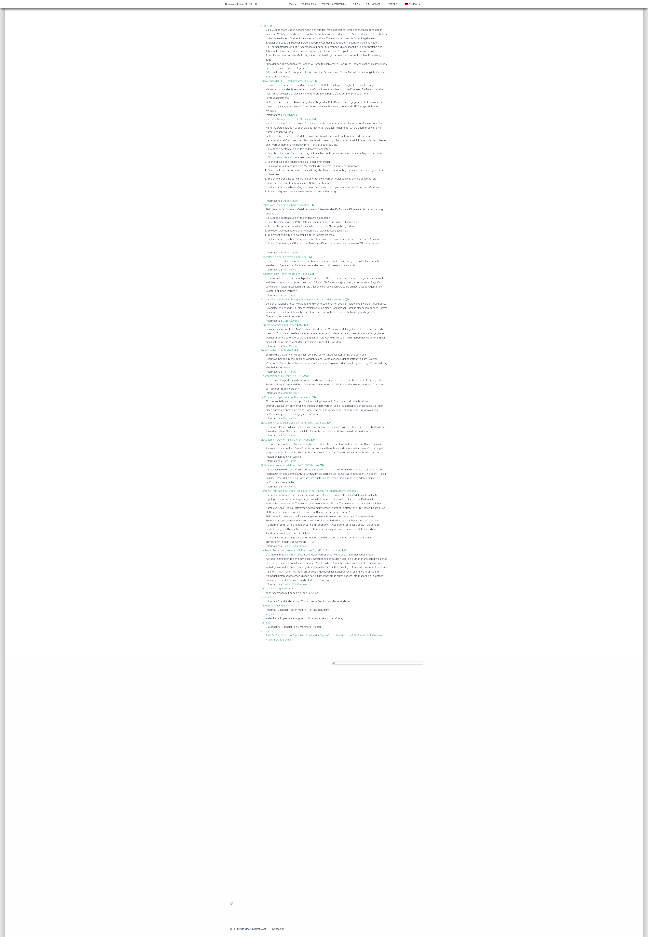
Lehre (355, 4)
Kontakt (393, 4)
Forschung (308, 4)
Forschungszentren (333, 4)
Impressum (278, 929)
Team (292, 4)
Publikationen (373, 4)
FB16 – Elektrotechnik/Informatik (248, 929)
